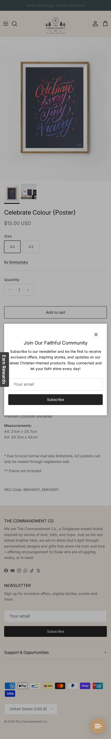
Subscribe (55, 399)
